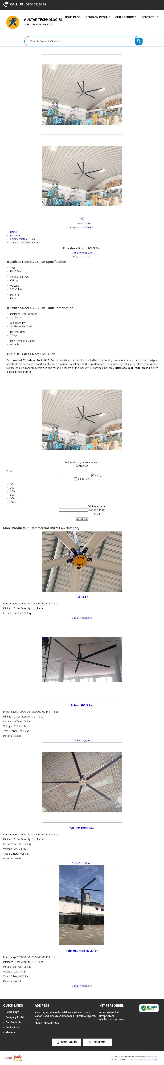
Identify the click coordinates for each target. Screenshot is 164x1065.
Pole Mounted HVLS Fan (82, 951)
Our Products (125, 17)
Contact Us (149, 17)
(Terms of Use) (152, 1057)
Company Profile (98, 17)
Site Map (11, 1032)
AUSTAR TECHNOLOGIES (43, 21)
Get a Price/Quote (82, 253)
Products (15, 235)
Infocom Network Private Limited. (145, 1060)
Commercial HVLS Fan (22, 239)
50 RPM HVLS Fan (82, 828)
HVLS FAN (82, 597)
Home (13, 231)
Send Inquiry (84, 223)
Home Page (72, 17)
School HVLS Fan (82, 705)
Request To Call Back (82, 227)
